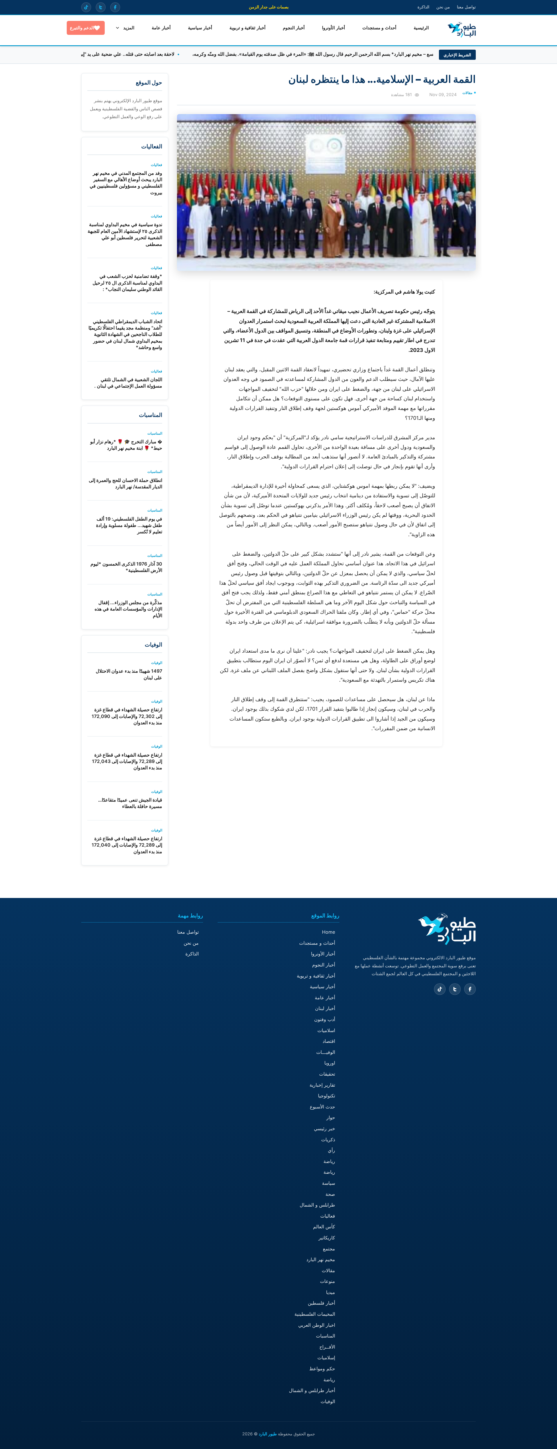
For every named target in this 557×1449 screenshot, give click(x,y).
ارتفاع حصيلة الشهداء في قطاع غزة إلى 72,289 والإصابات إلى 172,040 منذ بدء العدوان (127, 845)
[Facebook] (115, 7)
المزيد (128, 27)
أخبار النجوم (294, 27)
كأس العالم (324, 1227)
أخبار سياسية (200, 27)
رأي (331, 1150)
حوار (330, 1117)
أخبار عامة (161, 27)
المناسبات (325, 1336)
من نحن (443, 7)
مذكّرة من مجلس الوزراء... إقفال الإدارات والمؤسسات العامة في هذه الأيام (128, 609)
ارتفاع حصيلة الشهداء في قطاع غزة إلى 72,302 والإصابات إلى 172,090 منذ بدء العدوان (127, 716)
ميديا (330, 1292)
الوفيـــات (325, 1052)
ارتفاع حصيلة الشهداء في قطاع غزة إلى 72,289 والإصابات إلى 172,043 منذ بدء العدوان (127, 761)
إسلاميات (326, 1357)
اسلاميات (326, 1030)
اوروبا (329, 1063)
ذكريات (328, 1139)
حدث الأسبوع (322, 1107)
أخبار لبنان (325, 1008)
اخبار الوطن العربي (316, 1325)
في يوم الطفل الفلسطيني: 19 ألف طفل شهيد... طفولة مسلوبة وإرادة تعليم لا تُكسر (129, 525)
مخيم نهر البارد (320, 1259)
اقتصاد (329, 1041)
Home (328, 932)
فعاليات (327, 1216)
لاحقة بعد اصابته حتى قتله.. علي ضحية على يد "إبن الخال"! (153, 54)
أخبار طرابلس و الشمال (312, 1390)
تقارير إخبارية (322, 1085)
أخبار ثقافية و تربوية (247, 27)
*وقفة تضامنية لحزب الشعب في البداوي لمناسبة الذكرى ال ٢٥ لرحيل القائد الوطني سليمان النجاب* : (127, 282)
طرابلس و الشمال (317, 1205)
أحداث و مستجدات (379, 27)
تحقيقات (327, 1074)
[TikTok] (86, 7)
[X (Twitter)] (101, 7)
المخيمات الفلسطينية (314, 1314)
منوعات (327, 1281)
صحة (330, 1194)
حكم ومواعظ (322, 1368)
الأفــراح (327, 1347)
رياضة (329, 1161)
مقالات (328, 1270)
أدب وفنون (324, 1019)
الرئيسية (421, 27)
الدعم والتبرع (82, 27)
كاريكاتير (327, 1238)
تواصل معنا (466, 7)
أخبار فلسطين (321, 1303)
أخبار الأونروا (333, 27)
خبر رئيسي (324, 1128)
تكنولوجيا (326, 1096)
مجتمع (329, 1249)
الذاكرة (423, 7)
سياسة (328, 1183)
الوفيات (328, 1401)
